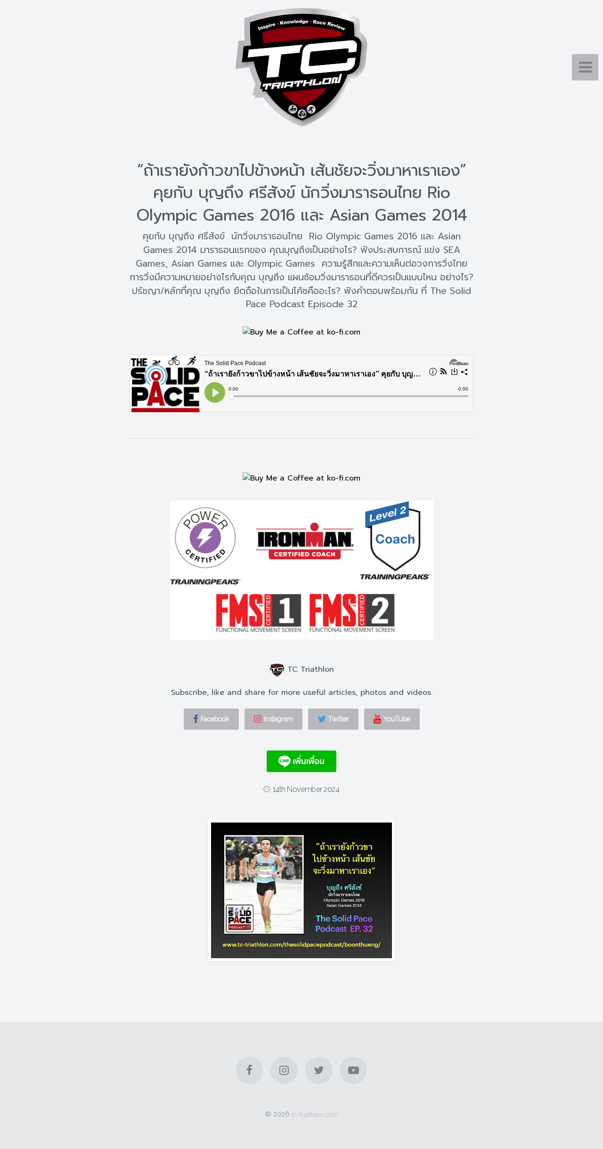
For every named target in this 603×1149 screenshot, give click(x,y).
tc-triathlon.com (315, 1114)
